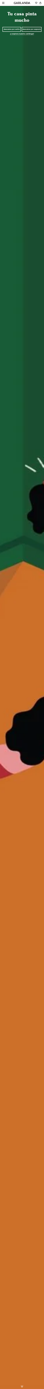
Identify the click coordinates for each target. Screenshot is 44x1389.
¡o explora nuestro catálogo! (22, 34)
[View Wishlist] (36, 3)
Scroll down (22, 1385)
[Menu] (3, 3)
